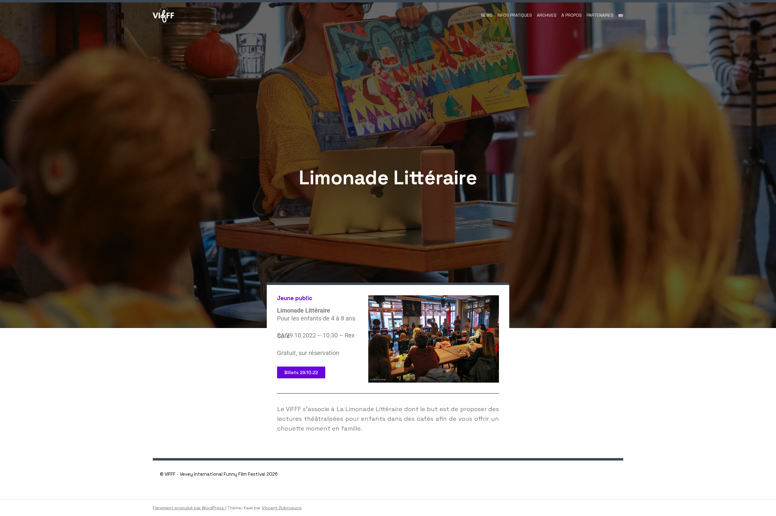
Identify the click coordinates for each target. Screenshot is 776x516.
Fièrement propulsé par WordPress (189, 508)
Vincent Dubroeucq (281, 508)
